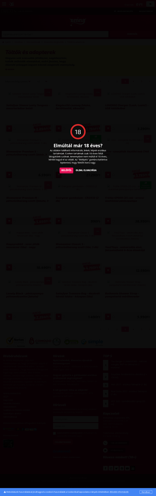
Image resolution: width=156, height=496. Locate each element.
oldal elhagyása (86, 170)
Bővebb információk (119, 492)
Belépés (66, 170)
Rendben (146, 492)
